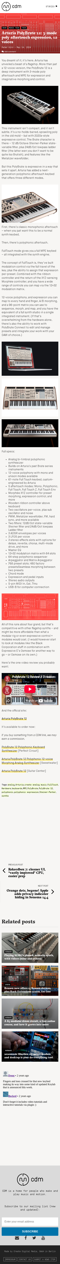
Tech (24, 28)
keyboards (17, 788)
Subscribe (30, 1231)
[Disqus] (30, 1112)
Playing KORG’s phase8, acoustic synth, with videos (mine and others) (29, 956)
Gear (4, 28)
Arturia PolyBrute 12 (14, 771)
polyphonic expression (26, 792)
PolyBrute (33, 788)
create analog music (35, 784)
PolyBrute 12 (46, 788)
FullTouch (53, 784)
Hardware (6, 788)
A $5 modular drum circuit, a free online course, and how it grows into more (29, 1022)
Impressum (10, 1259)
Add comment (10, 52)
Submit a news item (44, 1259)
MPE (25, 788)
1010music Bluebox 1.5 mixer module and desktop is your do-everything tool (28, 1055)
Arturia (20, 784)
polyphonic (7, 792)
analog (11, 784)
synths (5, 795)
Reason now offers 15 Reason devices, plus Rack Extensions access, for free (27, 989)
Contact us (25, 1259)
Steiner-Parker (48, 792)
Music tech (14, 28)
